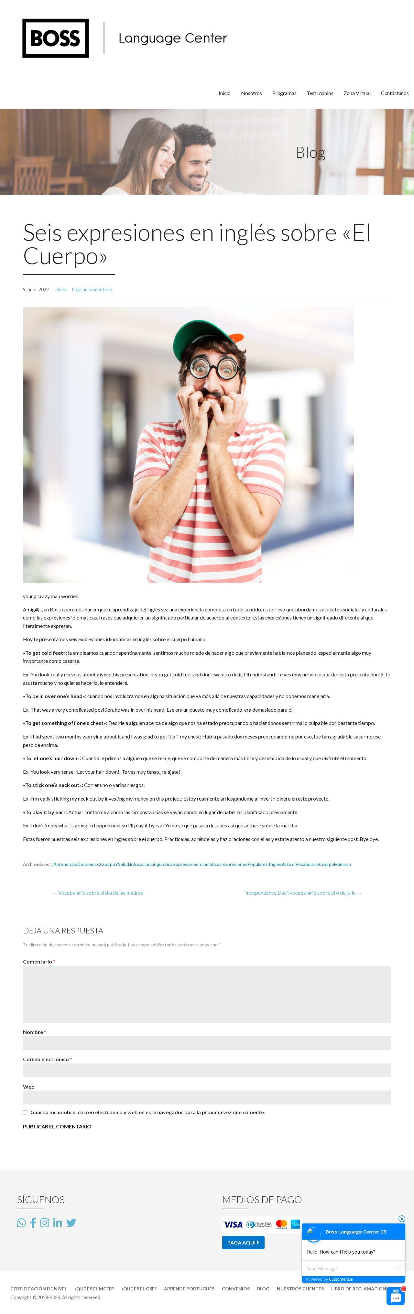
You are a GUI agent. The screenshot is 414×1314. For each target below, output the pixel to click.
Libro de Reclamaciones (361, 1288)
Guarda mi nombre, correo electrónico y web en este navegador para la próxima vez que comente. (147, 1112)
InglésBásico (282, 864)
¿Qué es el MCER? (94, 1288)
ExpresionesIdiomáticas (197, 864)
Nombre (34, 1032)
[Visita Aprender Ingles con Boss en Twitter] (71, 1222)
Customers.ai (341, 1279)
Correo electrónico (47, 1059)
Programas (284, 93)
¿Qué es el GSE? (139, 1288)
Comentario (39, 961)
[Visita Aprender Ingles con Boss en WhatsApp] (21, 1223)
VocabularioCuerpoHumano (323, 864)
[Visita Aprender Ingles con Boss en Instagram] (44, 1223)
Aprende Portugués (189, 1288)
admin (60, 289)
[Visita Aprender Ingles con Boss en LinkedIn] (57, 1223)
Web (29, 1086)
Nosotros (251, 93)
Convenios (236, 1288)
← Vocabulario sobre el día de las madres (97, 892)
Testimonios (320, 93)
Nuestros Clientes (300, 1288)
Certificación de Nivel (38, 1288)
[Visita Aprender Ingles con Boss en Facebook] (33, 1223)
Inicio (225, 93)
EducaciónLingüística (151, 864)
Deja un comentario (92, 289)
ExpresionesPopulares (245, 864)
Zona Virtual (357, 93)
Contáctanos (395, 93)
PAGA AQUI (241, 1242)
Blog (263, 1288)
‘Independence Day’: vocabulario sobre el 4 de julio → (303, 892)
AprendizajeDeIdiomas (76, 864)
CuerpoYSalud (114, 864)
